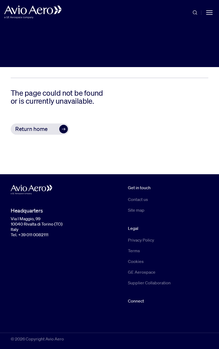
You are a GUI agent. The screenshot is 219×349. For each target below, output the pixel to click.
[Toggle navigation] (209, 12)
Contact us (138, 199)
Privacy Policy (141, 240)
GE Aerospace (141, 272)
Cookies (136, 261)
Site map (136, 210)
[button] (40, 129)
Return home (31, 128)
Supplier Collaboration (149, 282)
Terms (134, 250)
